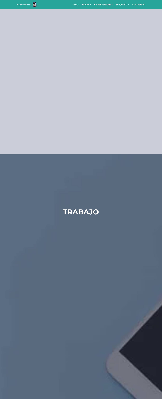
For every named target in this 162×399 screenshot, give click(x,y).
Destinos (85, 4)
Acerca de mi (138, 4)
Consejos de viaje (102, 4)
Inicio (75, 4)
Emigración (121, 4)
